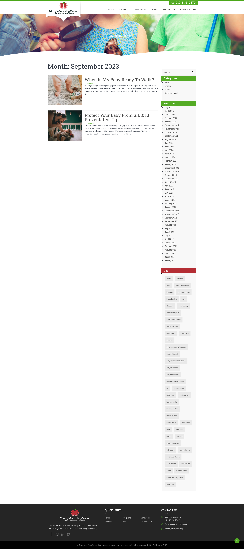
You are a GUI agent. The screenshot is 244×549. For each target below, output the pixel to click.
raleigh (168, 436)
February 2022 (171, 246)
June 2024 (169, 146)
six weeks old (185, 450)
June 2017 (169, 257)
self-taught (170, 450)
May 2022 (169, 235)
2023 (118, 36)
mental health (171, 423)
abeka (168, 278)
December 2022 (172, 210)
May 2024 (169, 150)
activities (180, 278)
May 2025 (169, 107)
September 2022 (172, 221)
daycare (169, 340)
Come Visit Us (188, 9)
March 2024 (170, 157)
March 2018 (170, 253)
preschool (179, 429)
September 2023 (172, 178)
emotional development (175, 381)
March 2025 (170, 114)
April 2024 (169, 154)
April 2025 (169, 111)
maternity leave (171, 416)
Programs (141, 9)
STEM (168, 471)
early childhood (172, 354)
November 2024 (172, 129)
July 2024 (169, 143)
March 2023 (170, 200)
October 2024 (171, 132)
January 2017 (171, 260)
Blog (154, 9)
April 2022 (169, 239)
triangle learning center (174, 477)
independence (179, 388)
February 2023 (171, 203)
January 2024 (171, 164)
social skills (185, 464)
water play (170, 484)
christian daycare (172, 313)
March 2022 (170, 243)
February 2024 (171, 161)
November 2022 (172, 214)
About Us (124, 9)
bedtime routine (184, 292)
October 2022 (171, 218)
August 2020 (170, 250)
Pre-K (168, 429)
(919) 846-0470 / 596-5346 (176, 524)
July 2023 (169, 186)
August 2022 (170, 225)
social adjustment (173, 457)
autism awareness (182, 285)
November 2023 (172, 171)
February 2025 (171, 118)
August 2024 (170, 139)
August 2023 (170, 182)
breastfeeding (171, 299)
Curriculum (185, 333)
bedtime (169, 292)
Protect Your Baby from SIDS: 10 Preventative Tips (117, 117)
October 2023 (171, 175)
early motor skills (172, 374)
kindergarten (184, 395)
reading (179, 436)
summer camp (181, 471)
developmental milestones (176, 347)
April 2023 (169, 196)
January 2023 (171, 207)
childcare (169, 306)
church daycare (172, 326)
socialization (171, 464)
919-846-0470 (186, 3)
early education (172, 368)
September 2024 (172, 136)
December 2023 (172, 168)
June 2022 (169, 232)
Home (110, 9)
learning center (171, 402)
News (167, 89)
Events (168, 86)
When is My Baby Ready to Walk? (119, 79)
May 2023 (169, 193)
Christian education (173, 320)
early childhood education (176, 361)
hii (167, 388)
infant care (170, 395)
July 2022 (169, 228)
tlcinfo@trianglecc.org (174, 529)
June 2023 (169, 189)
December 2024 (172, 125)
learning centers (172, 409)
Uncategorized (171, 93)
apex (168, 285)
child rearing (183, 306)
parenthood (186, 423)
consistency (170, 333)
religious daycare (172, 443)
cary (183, 299)
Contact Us (168, 9)
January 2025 (171, 122)
